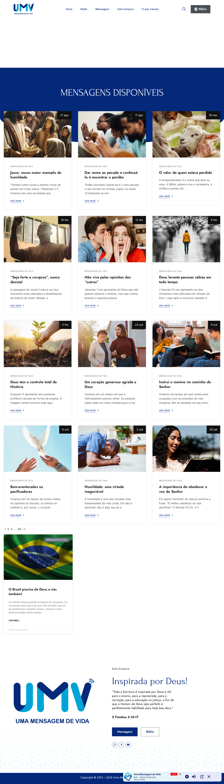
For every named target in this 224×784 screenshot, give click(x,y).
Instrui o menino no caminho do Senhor (185, 384)
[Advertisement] (112, 43)
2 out (140, 429)
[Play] (187, 776)
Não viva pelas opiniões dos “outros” (108, 280)
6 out (65, 429)
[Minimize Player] (209, 776)
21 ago (64, 115)
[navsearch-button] (184, 8)
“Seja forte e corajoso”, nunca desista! (35, 280)
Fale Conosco (125, 9)
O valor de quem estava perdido (185, 172)
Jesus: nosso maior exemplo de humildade (35, 175)
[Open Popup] (202, 776)
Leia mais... (14, 620)
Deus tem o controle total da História (33, 384)
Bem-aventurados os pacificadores (26, 489)
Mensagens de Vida (21, 166)
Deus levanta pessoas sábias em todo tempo (185, 280)
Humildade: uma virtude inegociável (104, 489)
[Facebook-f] (121, 745)
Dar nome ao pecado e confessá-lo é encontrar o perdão (111, 175)
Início (69, 9)
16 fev (65, 220)
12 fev (139, 220)
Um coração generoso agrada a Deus (110, 384)
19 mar (213, 115)
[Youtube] (128, 745)
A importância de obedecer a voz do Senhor (183, 489)
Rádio (84, 9)
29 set (213, 429)
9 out (214, 324)
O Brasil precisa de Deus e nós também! (33, 591)
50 (19, 529)
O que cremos (150, 9)
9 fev (214, 220)
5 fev (65, 324)
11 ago (139, 115)
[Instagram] (115, 745)
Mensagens (102, 9)
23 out (139, 324)
